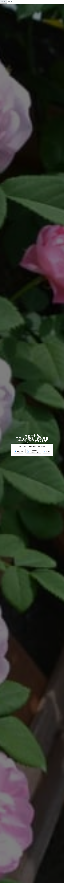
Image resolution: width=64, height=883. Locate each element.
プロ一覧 (10, 1)
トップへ (4, 1)
